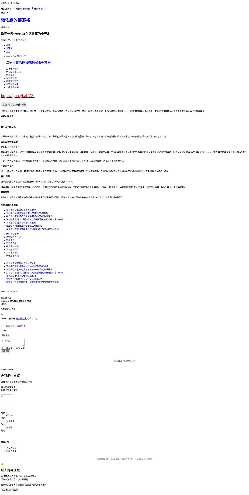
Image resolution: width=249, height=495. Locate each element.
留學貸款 (10, 75)
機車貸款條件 (12, 81)
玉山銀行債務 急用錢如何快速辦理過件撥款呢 (27, 213)
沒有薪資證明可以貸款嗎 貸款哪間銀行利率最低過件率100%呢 (34, 219)
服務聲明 (149, 459)
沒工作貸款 (11, 78)
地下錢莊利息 (12, 84)
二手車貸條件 (12, 87)
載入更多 (5, 335)
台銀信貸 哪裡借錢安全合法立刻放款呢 (24, 226)
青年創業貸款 (12, 256)
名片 (8, 51)
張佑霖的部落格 (15, 20)
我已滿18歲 (6, 490)
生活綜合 (22, 40)
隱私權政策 (139, 459)
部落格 (9, 48)
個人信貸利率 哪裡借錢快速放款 (21, 210)
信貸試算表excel (13, 72)
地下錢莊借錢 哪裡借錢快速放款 (21, 223)
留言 (24, 318)
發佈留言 (5, 351)
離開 (15, 490)
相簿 (8, 45)
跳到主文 (5, 27)
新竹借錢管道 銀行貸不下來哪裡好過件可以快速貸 (29, 216)
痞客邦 (19, 318)
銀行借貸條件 (12, 69)
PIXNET (105, 459)
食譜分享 (21, 326)
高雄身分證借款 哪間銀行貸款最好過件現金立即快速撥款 (32, 229)
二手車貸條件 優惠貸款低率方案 (28, 62)
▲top (3, 330)
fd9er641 (4, 304)
